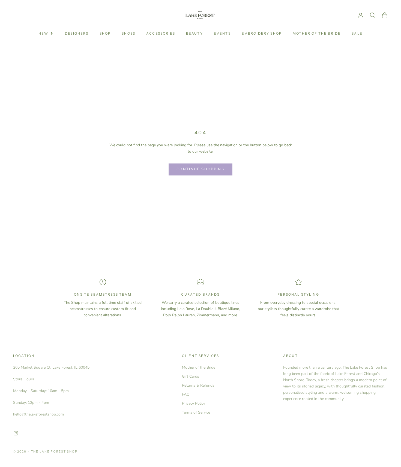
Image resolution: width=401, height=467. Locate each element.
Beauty (194, 33)
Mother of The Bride (317, 33)
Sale (357, 33)
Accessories (160, 33)
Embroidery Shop (262, 33)
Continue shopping (200, 169)
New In (46, 33)
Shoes (128, 33)
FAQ (186, 394)
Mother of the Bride (198, 367)
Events (222, 33)
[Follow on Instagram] (16, 433)
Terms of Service (196, 412)
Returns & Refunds (198, 385)
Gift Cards (190, 376)
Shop (105, 33)
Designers (76, 33)
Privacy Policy (193, 403)
